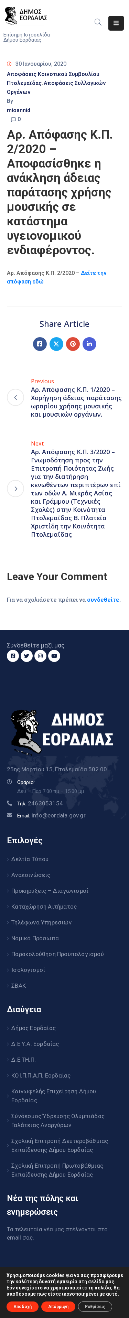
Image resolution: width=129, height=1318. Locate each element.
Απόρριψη (58, 1306)
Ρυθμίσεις (95, 1306)
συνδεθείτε (103, 599)
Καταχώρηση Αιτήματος (44, 906)
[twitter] (27, 656)
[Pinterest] (73, 344)
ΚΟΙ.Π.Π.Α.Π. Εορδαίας (41, 1075)
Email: (51, 816)
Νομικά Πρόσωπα (35, 938)
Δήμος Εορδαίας (33, 1028)
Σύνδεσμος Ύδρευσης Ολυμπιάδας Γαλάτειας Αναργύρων (58, 1120)
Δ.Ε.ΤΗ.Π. (23, 1059)
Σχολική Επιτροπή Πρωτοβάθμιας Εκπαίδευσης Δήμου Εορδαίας (57, 1170)
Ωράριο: (26, 782)
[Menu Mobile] (116, 23)
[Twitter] (56, 344)
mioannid (18, 110)
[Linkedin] (89, 344)
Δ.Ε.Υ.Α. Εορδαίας (35, 1043)
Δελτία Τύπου (30, 859)
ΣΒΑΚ (18, 985)
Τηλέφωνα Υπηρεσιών (41, 922)
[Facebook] (40, 344)
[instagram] (40, 656)
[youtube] (54, 656)
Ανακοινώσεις (30, 874)
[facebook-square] (13, 656)
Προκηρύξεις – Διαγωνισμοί (49, 890)
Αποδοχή (22, 1306)
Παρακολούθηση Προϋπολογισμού (57, 954)
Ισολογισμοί (28, 969)
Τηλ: (40, 804)
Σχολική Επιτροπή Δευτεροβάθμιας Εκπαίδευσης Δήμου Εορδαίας (59, 1145)
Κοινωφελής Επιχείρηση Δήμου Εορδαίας (53, 1096)
